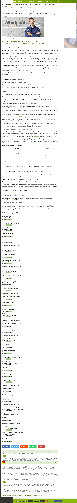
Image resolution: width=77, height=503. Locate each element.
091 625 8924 (9, 278)
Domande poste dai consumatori (10, 45)
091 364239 (8, 290)
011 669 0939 (9, 257)
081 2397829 (9, 441)
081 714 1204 (9, 430)
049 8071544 (9, 410)
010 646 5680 (9, 311)
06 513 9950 (8, 364)
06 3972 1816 (9, 347)
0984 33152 (8, 401)
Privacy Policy (18, 501)
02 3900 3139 (9, 242)
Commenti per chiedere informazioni (29, 45)
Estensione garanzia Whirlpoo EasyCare (27, 41)
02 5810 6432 (9, 219)
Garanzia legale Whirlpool (9, 41)
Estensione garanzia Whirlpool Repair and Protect (15, 43)
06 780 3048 (8, 341)
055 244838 (8, 326)
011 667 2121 (9, 263)
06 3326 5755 (9, 376)
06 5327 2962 (9, 353)
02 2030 (20, 116)
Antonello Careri (6, 7)
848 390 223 (36, 136)
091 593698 (8, 272)
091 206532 (8, 284)
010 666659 (8, 316)
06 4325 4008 (9, 382)
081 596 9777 (9, 435)
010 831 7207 (9, 305)
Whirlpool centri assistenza (36, 43)
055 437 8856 (9, 332)
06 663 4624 (8, 359)
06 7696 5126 (9, 370)
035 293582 (8, 420)
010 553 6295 (9, 299)
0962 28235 (8, 391)
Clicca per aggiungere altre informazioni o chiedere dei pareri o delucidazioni (22, 495)
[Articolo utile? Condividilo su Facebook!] (6, 448)
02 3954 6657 (9, 230)
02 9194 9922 (9, 225)
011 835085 (8, 251)
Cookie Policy (24, 501)
